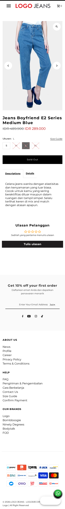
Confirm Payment (15, 400)
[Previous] (8, 66)
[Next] (57, 66)
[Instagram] (36, 317)
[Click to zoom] (57, 27)
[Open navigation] (8, 6)
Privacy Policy (12, 359)
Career (7, 355)
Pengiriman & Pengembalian (23, 383)
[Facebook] (22, 317)
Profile (7, 351)
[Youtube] (29, 317)
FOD (6, 432)
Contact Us (10, 392)
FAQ (5, 379)
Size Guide (56, 139)
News (6, 346)
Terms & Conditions (16, 363)
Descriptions (12, 173)
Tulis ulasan (32, 244)
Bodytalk (9, 428)
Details (30, 173)
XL (35, 145)
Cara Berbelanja (13, 387)
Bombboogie (12, 420)
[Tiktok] (42, 317)
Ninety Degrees (13, 424)
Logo (6, 416)
